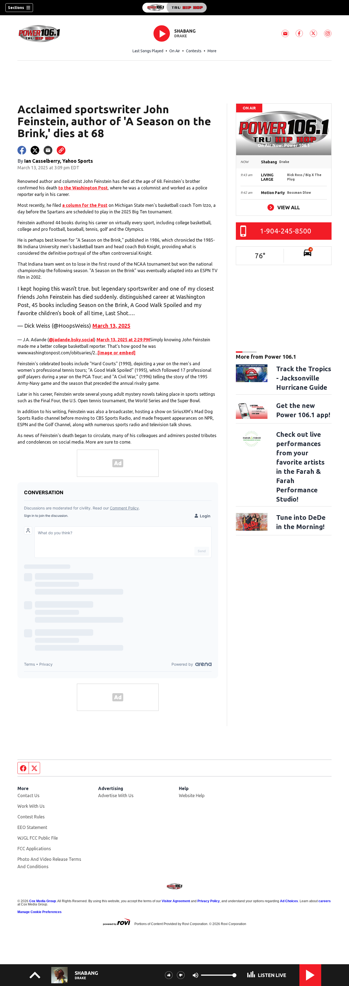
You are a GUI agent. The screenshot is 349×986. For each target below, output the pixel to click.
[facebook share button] (21, 150)
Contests (193, 51)
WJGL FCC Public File (37, 838)
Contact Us (28, 795)
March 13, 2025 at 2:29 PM (123, 339)
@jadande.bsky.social (71, 339)
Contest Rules (31, 816)
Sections (16, 7)
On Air (174, 51)
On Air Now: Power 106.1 (284, 145)
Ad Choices (289, 901)
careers (324, 901)
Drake (180, 36)
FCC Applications (34, 848)
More (211, 51)
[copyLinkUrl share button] (61, 150)
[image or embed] (117, 352)
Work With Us (31, 806)
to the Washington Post (83, 187)
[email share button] (48, 150)
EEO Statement (32, 827)
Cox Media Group (42, 901)
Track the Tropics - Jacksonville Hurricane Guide (303, 378)
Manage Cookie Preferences (39, 912)
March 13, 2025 (111, 325)
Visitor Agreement (176, 901)
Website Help (191, 795)
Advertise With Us (116, 795)
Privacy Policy (208, 901)
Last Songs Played (148, 51)
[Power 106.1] (174, 7)
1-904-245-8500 (285, 231)
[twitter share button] (35, 150)
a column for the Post (84, 205)
